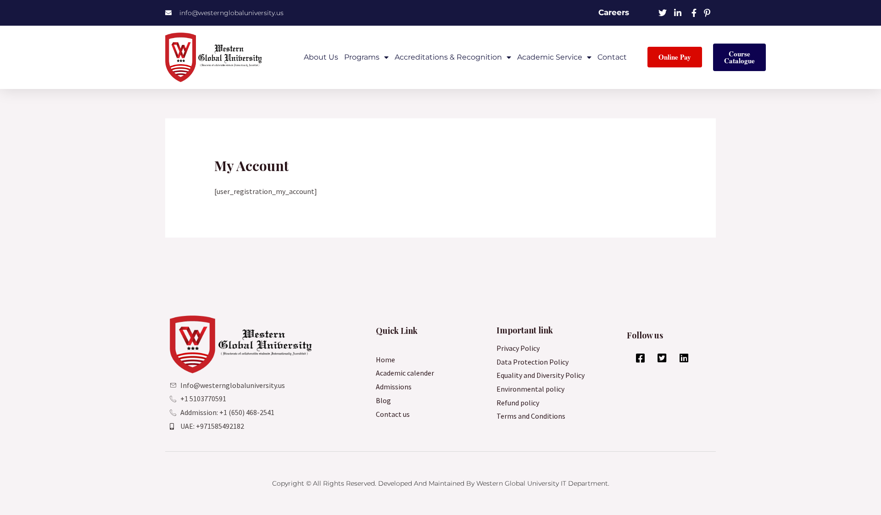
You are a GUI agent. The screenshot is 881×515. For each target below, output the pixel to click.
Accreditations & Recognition (448, 57)
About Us (321, 57)
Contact (612, 57)
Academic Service (549, 57)
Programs (361, 57)
